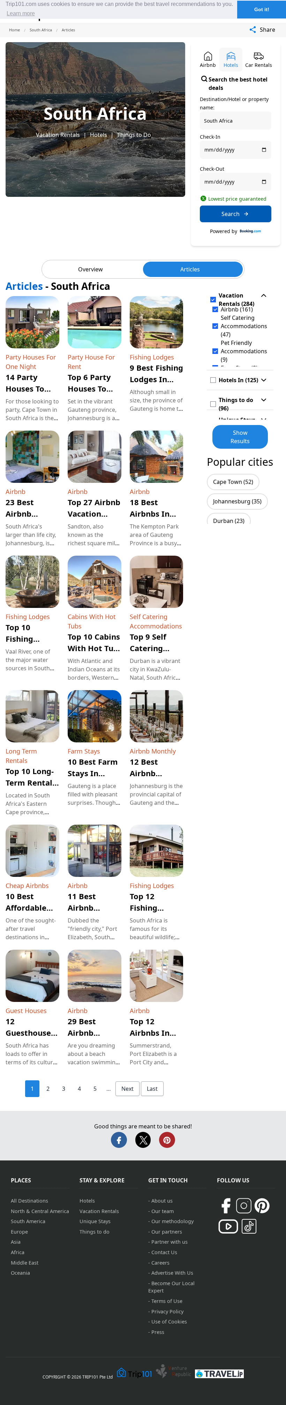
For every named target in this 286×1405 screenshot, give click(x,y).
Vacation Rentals (58, 135)
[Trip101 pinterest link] (262, 1205)
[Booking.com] (250, 231)
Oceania (20, 1272)
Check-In (210, 136)
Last (152, 1089)
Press (157, 1332)
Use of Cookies (169, 1321)
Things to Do (134, 135)
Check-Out (212, 168)
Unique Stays (95, 1221)
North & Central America (40, 1211)
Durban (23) (228, 521)
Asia (16, 1241)
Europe (19, 1231)
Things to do (95, 1231)
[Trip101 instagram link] (244, 1205)
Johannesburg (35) (237, 501)
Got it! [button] (261, 9)
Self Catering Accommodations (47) (244, 326)
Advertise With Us (172, 1272)
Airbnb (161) (237, 309)
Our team (162, 1211)
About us (162, 1200)
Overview (90, 269)
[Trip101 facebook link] (225, 1205)
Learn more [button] (21, 13)
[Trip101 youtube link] (228, 1226)
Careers (160, 1262)
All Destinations (29, 1200)
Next (127, 1089)
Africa (17, 1252)
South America (28, 1221)
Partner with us (169, 1241)
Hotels (98, 135)
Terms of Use (166, 1301)
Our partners (166, 1231)
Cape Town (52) (233, 482)
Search (230, 214)
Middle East (24, 1262)
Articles (190, 269)
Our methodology (172, 1221)
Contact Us (164, 1252)
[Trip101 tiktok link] (249, 1226)
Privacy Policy (167, 1311)
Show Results (240, 437)
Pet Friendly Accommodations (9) (244, 351)
